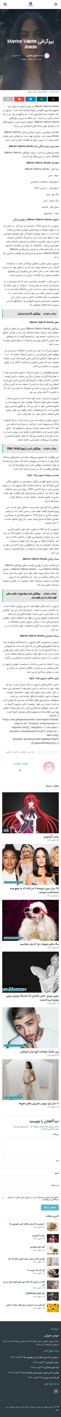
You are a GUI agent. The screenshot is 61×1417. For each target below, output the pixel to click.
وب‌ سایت (55, 1185)
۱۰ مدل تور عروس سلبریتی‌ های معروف (39, 1103)
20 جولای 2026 (52, 1107)
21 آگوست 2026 (52, 840)
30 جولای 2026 (52, 1003)
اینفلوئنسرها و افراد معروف (37, 91)
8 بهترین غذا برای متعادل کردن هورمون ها (27, 1224)
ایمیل (55, 1173)
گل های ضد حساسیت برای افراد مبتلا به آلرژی (25, 1305)
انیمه (6, 830)
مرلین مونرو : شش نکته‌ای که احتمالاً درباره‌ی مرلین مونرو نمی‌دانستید (32, 998)
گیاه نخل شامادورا (37, 1247)
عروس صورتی (32, 55)
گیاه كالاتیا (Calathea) (35, 1293)
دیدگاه (55, 1134)
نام (56, 1160)
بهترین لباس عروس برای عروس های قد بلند (26, 1258)
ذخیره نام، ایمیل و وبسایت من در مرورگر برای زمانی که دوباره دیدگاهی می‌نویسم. (33, 1198)
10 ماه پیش (16, 55)
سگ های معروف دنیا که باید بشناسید (39, 944)
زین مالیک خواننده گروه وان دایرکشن (39, 1052)
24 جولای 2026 (52, 1055)
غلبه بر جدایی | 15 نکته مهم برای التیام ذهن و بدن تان (24, 1283)
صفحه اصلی (54, 91)
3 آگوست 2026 (52, 948)
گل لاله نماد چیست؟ (36, 1270)
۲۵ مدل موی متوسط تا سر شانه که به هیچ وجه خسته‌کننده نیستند (34, 890)
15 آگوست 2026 (52, 896)
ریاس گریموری (51, 836)
